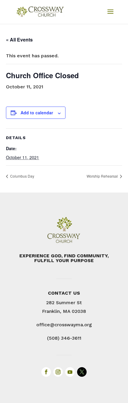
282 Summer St (64, 302)
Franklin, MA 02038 (64, 311)
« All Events (19, 39)
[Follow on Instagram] (58, 372)
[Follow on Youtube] (70, 372)
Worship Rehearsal (103, 176)
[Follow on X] (82, 372)
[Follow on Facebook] (46, 372)
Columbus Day (21, 176)
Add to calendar (37, 113)
